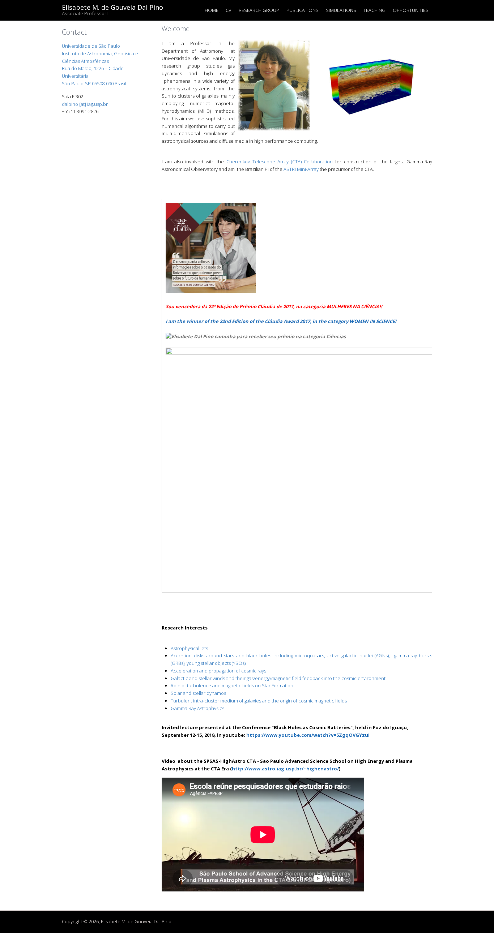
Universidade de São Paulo (91, 46)
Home (211, 10)
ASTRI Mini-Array (301, 169)
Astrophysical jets (189, 648)
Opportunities (411, 10)
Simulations (341, 10)
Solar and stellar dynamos (198, 693)
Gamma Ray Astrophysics (197, 708)
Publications (302, 10)
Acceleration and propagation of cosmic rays (218, 670)
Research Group (259, 10)
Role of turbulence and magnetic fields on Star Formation (232, 685)
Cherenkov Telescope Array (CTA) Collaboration (279, 161)
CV (228, 10)
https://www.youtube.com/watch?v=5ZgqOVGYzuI (308, 735)
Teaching (374, 10)
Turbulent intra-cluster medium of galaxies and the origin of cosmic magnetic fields (259, 700)
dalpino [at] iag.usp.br (85, 104)
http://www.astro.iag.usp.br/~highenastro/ (285, 768)
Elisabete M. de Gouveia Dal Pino (112, 7)
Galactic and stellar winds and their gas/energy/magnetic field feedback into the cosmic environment (278, 678)
